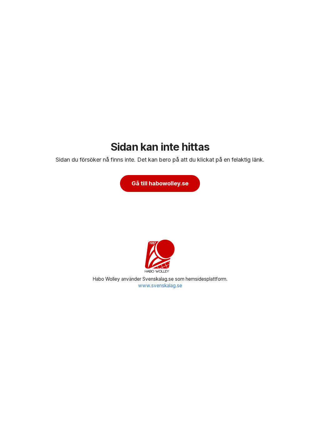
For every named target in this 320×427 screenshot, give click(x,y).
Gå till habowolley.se (160, 183)
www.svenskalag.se (160, 286)
